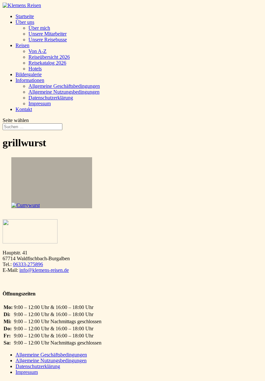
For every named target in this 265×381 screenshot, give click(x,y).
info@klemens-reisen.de (44, 270)
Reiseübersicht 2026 (49, 57)
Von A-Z (37, 51)
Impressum (39, 103)
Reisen (22, 45)
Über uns (25, 22)
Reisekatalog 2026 (47, 63)
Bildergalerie (29, 74)
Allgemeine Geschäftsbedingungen (64, 86)
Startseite (25, 16)
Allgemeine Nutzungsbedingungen (64, 92)
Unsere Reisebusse (47, 39)
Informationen (30, 80)
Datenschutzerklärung (50, 97)
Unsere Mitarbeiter (47, 33)
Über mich (39, 28)
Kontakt (24, 109)
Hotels (35, 68)
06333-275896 (28, 264)
